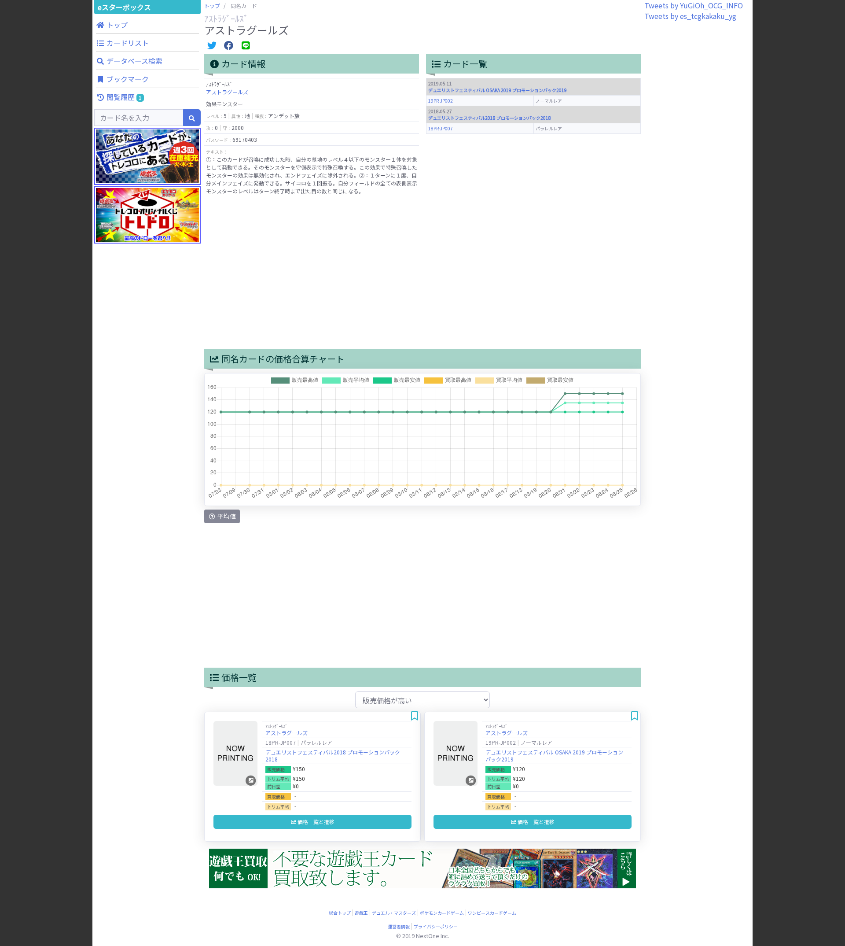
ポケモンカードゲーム (442, 912)
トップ (212, 5)
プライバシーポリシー (436, 926)
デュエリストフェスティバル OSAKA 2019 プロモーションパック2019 (497, 90)
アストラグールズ (227, 92)
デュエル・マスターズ (394, 912)
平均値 (226, 516)
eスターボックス (124, 7)
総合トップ (340, 912)
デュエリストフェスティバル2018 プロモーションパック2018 (489, 118)
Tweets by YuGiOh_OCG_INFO (693, 5)
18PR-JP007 (440, 128)
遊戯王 (361, 912)
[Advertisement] (147, 418)
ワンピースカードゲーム (492, 912)
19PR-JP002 (440, 100)
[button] (147, 24)
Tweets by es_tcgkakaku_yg (690, 16)
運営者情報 (399, 926)
